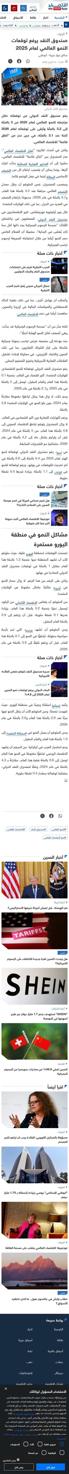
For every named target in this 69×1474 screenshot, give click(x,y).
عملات (59, 1361)
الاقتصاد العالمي (27, 313)
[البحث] (23, 8)
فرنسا (29, 630)
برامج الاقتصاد (24, 1383)
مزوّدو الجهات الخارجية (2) (24, 1413)
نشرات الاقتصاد (54, 1383)
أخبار (29, 1328)
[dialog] (34, 1429)
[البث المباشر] (14, 8)
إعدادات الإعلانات (21, 1430)
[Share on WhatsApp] (28, 61)
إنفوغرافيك (25, 1372)
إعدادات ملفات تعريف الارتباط (24, 1434)
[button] (33, 8)
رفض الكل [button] (18, 1467)
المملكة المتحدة (16, 733)
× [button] (6, 1388)
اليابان (58, 472)
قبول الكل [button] (50, 1467)
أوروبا (57, 587)
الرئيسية (59, 17)
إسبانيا (56, 705)
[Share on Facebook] (19, 61)
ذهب (29, 1361)
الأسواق (18, 17)
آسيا (59, 452)
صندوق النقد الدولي (53, 219)
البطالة (51, 176)
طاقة (60, 1339)
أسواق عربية (25, 1339)
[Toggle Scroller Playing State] (66, 25)
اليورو (29, 553)
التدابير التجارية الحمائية (32, 163)
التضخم (6, 170)
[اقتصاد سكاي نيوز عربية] (54, 7)
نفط (30, 1350)
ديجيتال (59, 1372)
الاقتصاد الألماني (26, 602)
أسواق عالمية (55, 1350)
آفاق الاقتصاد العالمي (18, 150)
